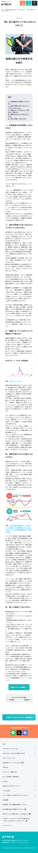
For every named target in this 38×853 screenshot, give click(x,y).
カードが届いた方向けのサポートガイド (15, 795)
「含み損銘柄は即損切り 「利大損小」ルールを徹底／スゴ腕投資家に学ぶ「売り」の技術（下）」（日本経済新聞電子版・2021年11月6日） (18, 528)
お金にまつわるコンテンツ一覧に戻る (19, 717)
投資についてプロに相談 (18, 687)
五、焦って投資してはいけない (17, 119)
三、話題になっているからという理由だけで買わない (18, 111)
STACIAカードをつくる (10, 749)
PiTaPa (5, 781)
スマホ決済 (6, 791)
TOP (4, 744)
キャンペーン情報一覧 (10, 772)
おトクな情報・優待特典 (10, 777)
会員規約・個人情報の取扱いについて (15, 804)
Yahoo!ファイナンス (15, 381)
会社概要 (5, 800)
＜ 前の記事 (10, 700)
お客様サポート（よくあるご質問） (14, 763)
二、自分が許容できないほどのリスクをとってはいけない (18, 107)
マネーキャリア (21, 9)
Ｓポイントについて (9, 758)
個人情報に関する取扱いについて (13, 809)
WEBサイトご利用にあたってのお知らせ (15, 814)
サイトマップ (7, 825)
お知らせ (5, 767)
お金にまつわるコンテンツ (11, 9)
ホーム (2, 9)
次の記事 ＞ (27, 700)
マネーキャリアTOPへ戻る (19, 697)
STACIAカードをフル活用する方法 (14, 753)
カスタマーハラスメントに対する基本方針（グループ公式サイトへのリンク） (16, 819)
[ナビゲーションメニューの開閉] (34, 3)
